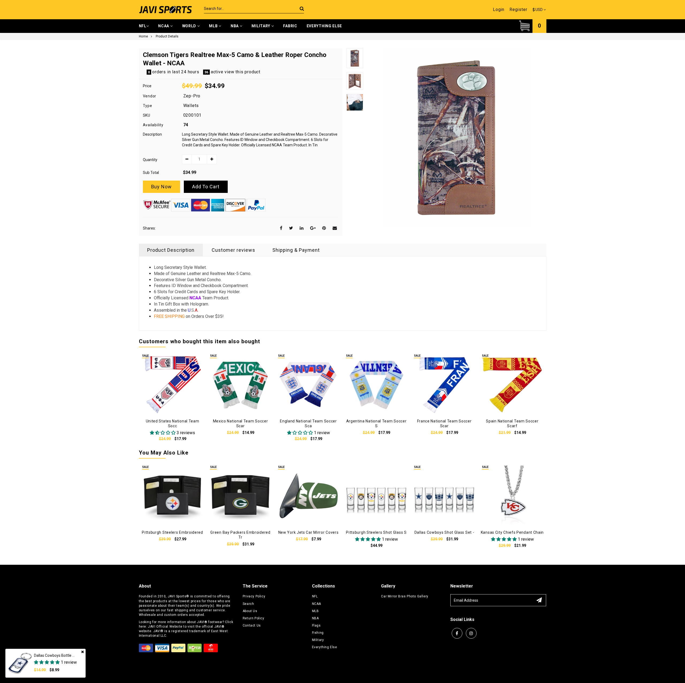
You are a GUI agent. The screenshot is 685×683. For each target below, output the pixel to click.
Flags (316, 625)
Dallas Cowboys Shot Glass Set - (444, 532)
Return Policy (253, 618)
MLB (214, 26)
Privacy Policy (254, 596)
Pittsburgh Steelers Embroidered (172, 532)
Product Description (171, 250)
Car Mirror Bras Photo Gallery (404, 596)
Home (143, 36)
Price (147, 86)
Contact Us (252, 625)
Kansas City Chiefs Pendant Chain (512, 532)
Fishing (318, 633)
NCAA (164, 26)
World (189, 26)
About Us (250, 611)
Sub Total (151, 172)
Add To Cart (205, 186)
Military (261, 26)
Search (248, 604)
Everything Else (324, 26)
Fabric (290, 26)
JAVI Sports (177, 596)
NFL (142, 26)
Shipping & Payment (296, 250)
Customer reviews (233, 250)
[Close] (82, 652)
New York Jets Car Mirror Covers (308, 532)
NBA (235, 26)
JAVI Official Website (165, 626)
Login (498, 9)
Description (152, 134)
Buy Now (161, 186)
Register (518, 9)
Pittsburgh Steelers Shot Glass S (376, 532)
